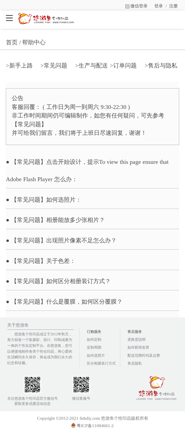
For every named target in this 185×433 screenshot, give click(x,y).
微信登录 (139, 6)
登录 (158, 6)
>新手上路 (19, 65)
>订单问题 (123, 65)
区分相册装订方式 (101, 363)
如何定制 (94, 339)
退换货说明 (136, 339)
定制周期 (94, 347)
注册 (173, 6)
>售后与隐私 (161, 65)
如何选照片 (96, 355)
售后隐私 (134, 363)
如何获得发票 (138, 347)
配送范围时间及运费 (143, 355)
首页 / (13, 42)
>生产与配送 (91, 65)
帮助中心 (34, 42)
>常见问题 (53, 65)
